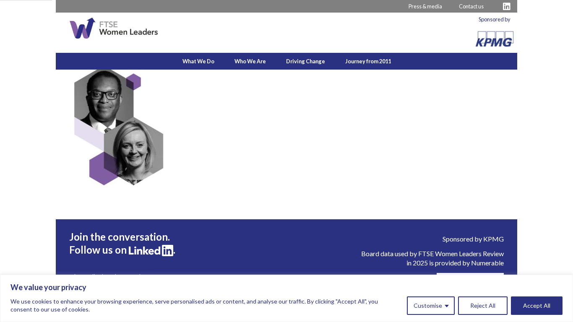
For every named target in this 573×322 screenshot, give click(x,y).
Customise (428, 305)
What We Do (198, 61)
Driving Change (305, 61)
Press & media (425, 6)
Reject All (482, 305)
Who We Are (250, 61)
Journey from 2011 (368, 61)
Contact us (471, 6)
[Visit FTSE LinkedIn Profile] (506, 6)
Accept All (536, 305)
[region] (286, 298)
